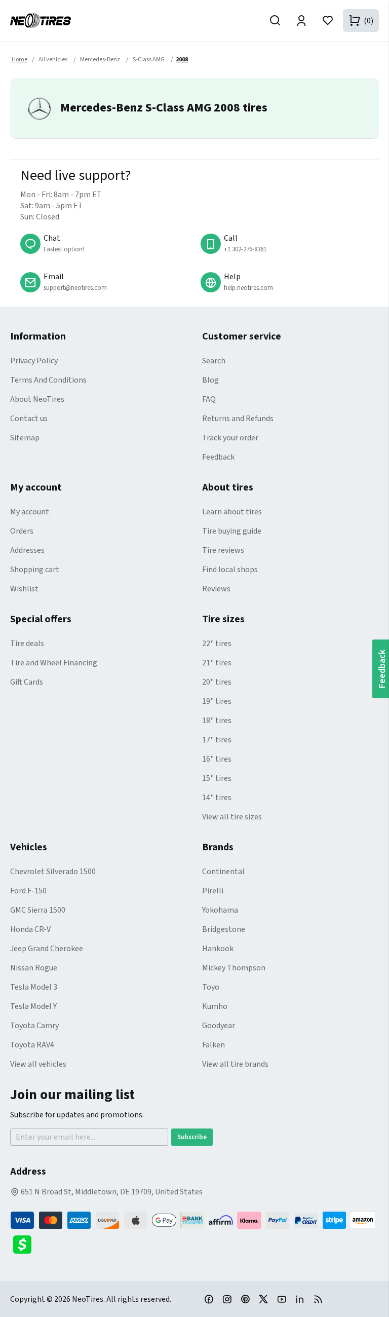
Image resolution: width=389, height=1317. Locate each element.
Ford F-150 (28, 890)
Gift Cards (26, 682)
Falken (213, 1044)
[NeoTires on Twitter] (263, 1298)
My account (29, 511)
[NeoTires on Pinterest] (245, 1298)
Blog (210, 380)
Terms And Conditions (48, 380)
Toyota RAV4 (32, 1044)
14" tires (216, 797)
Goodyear (218, 1025)
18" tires (216, 720)
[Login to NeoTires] (301, 20)
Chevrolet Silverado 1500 (53, 871)
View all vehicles (38, 1064)
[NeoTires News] (318, 1298)
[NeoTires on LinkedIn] (300, 1298)
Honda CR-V (30, 929)
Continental (223, 871)
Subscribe (192, 1137)
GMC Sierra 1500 (37, 910)
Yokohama (220, 910)
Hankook (218, 948)
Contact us (29, 418)
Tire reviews (223, 550)
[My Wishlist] (328, 20)
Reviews (216, 588)
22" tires (216, 643)
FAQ (209, 399)
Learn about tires (232, 511)
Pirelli (212, 890)
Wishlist (24, 588)
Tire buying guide (231, 531)
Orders (21, 531)
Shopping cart (34, 569)
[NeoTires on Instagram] (227, 1298)
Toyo (210, 987)
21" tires (216, 662)
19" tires (216, 701)
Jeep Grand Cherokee (46, 948)
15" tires (216, 778)
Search (213, 360)
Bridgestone (223, 929)
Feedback (218, 457)
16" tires (216, 759)
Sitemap (25, 437)
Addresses (27, 550)
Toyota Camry (34, 1025)
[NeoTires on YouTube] (282, 1298)
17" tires (216, 739)
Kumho (214, 1006)
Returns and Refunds (238, 418)
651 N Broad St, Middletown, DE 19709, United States (111, 1191)
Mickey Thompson (233, 967)
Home (19, 59)
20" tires (216, 682)
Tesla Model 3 (33, 987)
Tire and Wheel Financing (53, 662)
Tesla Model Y (33, 1006)
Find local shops (230, 569)
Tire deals (27, 643)
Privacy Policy (34, 360)
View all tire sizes (232, 816)
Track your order (230, 437)
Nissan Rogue (33, 967)
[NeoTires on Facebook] (209, 1298)
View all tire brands (235, 1064)
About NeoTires (37, 399)
